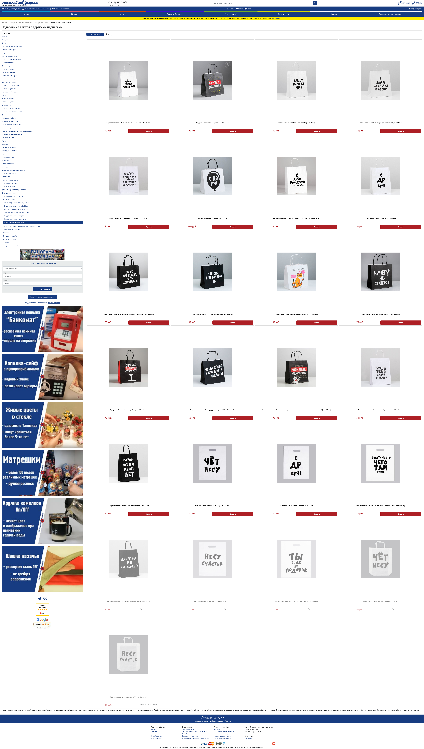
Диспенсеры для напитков (10, 115)
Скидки (4, 95)
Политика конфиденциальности (224, 734)
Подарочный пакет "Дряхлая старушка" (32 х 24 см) (128, 218)
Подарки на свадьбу (8, 69)
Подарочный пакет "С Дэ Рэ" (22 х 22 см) (212, 218)
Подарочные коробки (10, 236)
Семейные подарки (8, 102)
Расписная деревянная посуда (12, 134)
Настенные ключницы (9, 147)
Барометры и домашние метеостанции (14, 170)
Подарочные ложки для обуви (12, 154)
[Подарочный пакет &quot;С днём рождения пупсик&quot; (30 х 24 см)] (380, 80)
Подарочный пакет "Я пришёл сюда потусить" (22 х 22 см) (296, 314)
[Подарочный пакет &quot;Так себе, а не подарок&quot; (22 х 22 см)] (212, 272)
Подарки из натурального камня (12, 111)
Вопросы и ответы (157, 738)
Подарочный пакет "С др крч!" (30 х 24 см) (380, 218)
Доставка (231, 9)
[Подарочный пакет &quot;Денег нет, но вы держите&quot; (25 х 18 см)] (128, 559)
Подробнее (276, 18)
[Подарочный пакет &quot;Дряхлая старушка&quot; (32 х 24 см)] (128, 176)
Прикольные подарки (9, 50)
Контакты (249, 9)
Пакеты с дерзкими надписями (14, 223)
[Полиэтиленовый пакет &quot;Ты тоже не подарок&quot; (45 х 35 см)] (296, 559)
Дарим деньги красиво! (9, 193)
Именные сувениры (8, 98)
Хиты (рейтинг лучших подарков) (12, 46)
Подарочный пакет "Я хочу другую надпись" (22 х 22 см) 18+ (212, 410)
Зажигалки (5, 167)
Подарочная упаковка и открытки (21, 23)
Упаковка (217, 730)
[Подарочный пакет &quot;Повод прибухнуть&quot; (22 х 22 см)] (128, 367)
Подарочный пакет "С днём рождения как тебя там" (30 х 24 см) (296, 218)
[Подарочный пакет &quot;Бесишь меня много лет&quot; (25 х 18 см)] (128, 463)
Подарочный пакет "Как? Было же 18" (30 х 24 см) (296, 123)
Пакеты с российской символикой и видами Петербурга (22, 226)
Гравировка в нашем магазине (390, 14)
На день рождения (8, 53)
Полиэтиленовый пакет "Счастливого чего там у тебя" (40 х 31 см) (380, 506)
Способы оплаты (156, 736)
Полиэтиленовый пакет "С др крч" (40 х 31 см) (296, 506)
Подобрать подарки (42, 289)
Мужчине (26, 14)
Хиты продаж (283, 14)
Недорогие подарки (8, 63)
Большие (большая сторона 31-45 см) (16, 209)
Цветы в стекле (6, 105)
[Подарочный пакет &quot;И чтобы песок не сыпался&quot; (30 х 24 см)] (128, 80)
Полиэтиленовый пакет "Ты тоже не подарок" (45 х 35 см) (296, 601)
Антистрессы (6, 177)
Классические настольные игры (12, 124)
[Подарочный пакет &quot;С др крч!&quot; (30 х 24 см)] (380, 176)
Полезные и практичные (9, 89)
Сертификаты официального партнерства (195, 738)
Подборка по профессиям (10, 85)
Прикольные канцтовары (10, 180)
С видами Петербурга (175, 14)
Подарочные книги (8, 157)
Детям (122, 14)
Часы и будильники (8, 138)
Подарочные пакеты (41, 23)
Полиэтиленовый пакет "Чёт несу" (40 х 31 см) (212, 506)
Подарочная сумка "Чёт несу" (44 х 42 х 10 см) (380, 601)
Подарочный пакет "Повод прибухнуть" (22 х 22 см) (128, 410)
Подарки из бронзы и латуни (11, 108)
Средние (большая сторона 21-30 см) (16, 206)
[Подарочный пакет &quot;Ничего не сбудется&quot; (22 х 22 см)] (380, 272)
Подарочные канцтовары (10, 183)
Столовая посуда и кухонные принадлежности (17, 131)
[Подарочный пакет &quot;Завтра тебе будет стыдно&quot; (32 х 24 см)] (380, 367)
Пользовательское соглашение (224, 732)
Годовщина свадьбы (8, 72)
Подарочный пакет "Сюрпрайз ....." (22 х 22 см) (212, 123)
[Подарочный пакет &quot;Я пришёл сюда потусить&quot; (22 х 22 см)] (296, 272)
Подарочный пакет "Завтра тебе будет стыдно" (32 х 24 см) (380, 410)
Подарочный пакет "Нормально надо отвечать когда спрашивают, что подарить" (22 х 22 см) (296, 410)
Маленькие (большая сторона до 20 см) (16, 203)
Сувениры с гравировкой (10, 246)
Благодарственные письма (190, 736)
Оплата (240, 9)
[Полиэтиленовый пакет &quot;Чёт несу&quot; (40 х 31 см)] (212, 463)
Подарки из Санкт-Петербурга (11, 59)
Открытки (6, 233)
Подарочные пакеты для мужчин (14, 216)
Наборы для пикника (8, 164)
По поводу (5, 242)
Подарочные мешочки (10, 239)
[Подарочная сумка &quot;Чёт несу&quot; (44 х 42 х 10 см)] (380, 559)
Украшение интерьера (9, 82)
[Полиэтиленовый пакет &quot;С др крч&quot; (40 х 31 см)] (296, 463)
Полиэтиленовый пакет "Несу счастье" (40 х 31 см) (212, 601)
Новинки (334, 14)
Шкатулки (5, 144)
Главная (4, 23)
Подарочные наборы (9, 118)
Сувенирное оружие (8, 186)
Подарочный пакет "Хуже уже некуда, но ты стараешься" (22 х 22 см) (128, 314)
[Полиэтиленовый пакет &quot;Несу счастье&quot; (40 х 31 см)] (212, 559)
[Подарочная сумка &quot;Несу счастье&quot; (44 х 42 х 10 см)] (128, 654)
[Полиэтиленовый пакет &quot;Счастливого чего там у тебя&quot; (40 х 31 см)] (380, 463)
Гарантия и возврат (157, 734)
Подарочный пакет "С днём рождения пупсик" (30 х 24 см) (380, 123)
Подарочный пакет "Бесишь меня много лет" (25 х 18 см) (128, 506)
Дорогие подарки (7, 66)
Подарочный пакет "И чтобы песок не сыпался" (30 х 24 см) (128, 123)
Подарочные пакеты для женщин (15, 219)
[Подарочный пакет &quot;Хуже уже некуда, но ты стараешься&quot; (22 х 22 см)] (128, 272)
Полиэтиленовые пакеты (12, 229)
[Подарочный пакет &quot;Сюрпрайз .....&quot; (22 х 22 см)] (212, 80)
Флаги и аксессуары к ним (10, 121)
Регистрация (418, 9)
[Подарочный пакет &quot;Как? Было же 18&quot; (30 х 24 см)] (296, 80)
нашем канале (54, 302)
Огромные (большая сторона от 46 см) (16, 213)
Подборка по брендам (9, 92)
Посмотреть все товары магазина (42, 297)
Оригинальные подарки (9, 56)
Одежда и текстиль (8, 141)
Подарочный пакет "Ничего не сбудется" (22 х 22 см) (380, 314)
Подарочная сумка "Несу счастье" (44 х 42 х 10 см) (128, 697)
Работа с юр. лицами (188, 730)
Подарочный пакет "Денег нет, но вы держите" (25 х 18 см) (128, 601)
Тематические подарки (9, 76)
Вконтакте (248, 739)
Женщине (74, 14)
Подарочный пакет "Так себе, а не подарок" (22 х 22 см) (212, 314)
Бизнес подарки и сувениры (11, 79)
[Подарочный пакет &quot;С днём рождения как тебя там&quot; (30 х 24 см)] (296, 176)
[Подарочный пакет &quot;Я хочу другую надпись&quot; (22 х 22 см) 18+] (212, 367)
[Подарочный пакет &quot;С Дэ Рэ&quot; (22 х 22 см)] (212, 176)
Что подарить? (231, 14)
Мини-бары (5, 160)
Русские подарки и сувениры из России (14, 190)
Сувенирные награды (9, 173)
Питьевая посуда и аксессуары (12, 128)
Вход (411, 9)
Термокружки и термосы (9, 151)
